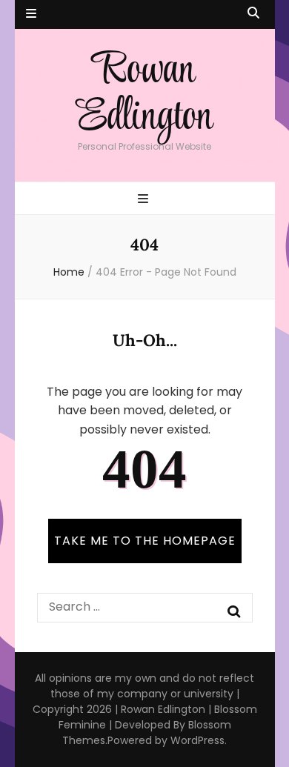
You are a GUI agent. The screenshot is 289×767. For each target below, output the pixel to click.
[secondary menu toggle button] (31, 14)
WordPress (197, 740)
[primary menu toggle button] (145, 200)
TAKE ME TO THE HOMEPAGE (145, 540)
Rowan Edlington (144, 94)
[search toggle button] (253, 14)
